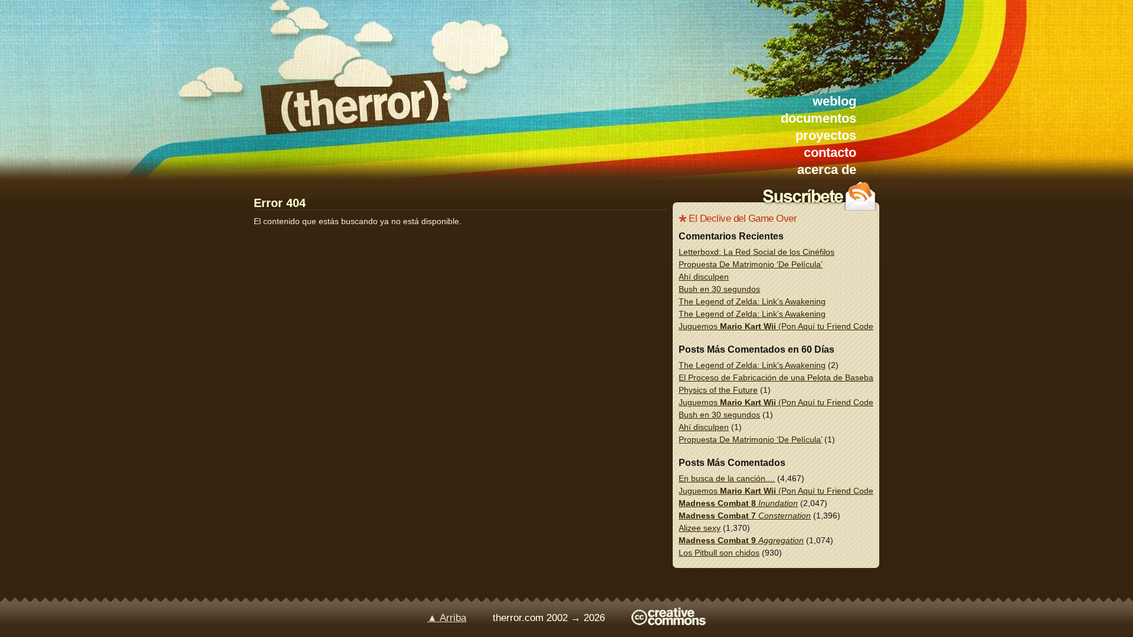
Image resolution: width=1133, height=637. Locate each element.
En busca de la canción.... (727, 478)
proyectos (825, 135)
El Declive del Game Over (743, 218)
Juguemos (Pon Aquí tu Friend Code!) (779, 326)
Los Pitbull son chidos (719, 552)
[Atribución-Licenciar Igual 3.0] (668, 622)
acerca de (826, 169)
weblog (834, 101)
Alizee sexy (700, 528)
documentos (818, 118)
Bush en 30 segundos (719, 289)
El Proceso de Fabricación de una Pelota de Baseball (778, 377)
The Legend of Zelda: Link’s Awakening (752, 301)
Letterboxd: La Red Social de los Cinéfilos (756, 252)
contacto (830, 152)
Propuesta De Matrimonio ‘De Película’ (751, 264)
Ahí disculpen (704, 276)
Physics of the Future (718, 390)
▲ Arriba (446, 617)
